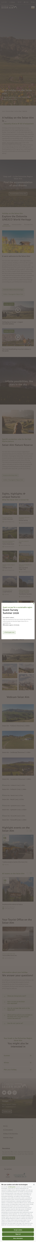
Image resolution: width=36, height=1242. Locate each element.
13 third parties (12, 1187)
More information (18, 1238)
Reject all (18, 1234)
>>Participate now (9, 632)
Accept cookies (18, 1230)
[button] (34, 1184)
